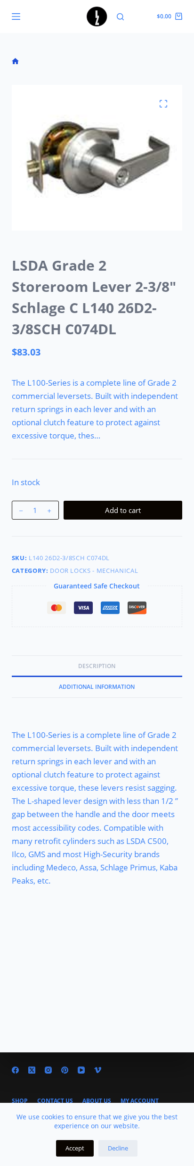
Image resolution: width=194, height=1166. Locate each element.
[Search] (120, 16)
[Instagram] (48, 1070)
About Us (96, 1101)
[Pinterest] (64, 1070)
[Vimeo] (97, 1070)
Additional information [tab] (97, 687)
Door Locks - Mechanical (94, 570)
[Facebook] (15, 1070)
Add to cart (123, 510)
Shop (20, 1101)
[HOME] (15, 61)
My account (140, 1101)
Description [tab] (96, 666)
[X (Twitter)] (31, 1070)
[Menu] (16, 16)
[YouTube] (81, 1070)
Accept (74, 1148)
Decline (118, 1148)
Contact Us (55, 1101)
